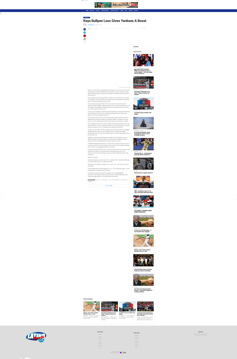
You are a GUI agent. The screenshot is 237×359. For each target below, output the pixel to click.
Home (87, 10)
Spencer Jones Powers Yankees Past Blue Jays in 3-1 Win (142, 250)
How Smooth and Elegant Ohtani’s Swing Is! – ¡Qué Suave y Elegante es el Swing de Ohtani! (143, 290)
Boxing (135, 67)
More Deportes (105, 10)
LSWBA (121, 10)
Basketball (136, 130)
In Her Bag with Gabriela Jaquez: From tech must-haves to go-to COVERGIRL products (142, 134)
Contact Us (100, 345)
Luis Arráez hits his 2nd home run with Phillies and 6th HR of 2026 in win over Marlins (145, 314)
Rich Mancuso (91, 25)
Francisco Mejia (105, 179)
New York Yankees (115, 179)
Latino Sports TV (115, 10)
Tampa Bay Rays (124, 179)
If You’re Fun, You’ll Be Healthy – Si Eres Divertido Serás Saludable (142, 231)
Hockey (136, 344)
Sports (98, 10)
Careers (130, 10)
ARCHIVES (136, 10)
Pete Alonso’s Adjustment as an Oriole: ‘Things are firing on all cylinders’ (142, 93)
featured (98, 179)
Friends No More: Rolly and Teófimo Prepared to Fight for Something (143, 270)
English (23, 358)
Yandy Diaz (90, 181)
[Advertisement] (143, 36)
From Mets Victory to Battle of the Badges (142, 113)
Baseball (136, 90)
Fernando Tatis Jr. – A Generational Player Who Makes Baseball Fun (143, 154)
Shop (126, 10)
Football (136, 342)
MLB (110, 179)
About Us (92, 10)
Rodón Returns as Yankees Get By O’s (143, 173)
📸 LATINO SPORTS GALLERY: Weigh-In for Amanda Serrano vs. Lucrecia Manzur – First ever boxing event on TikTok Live (143, 71)
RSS (100, 347)
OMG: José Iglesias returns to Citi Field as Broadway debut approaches (143, 191)
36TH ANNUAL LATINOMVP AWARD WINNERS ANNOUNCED (143, 211)
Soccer (136, 340)
